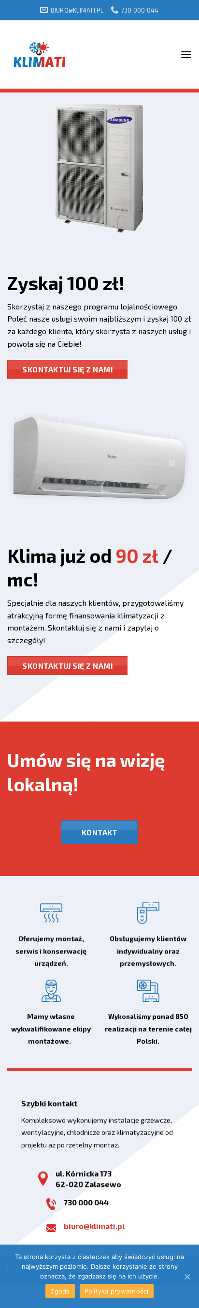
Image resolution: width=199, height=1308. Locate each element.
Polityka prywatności (117, 1291)
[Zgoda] (187, 1276)
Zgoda (60, 1291)
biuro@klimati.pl (94, 1226)
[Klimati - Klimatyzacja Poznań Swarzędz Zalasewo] (39, 54)
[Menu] (186, 54)
